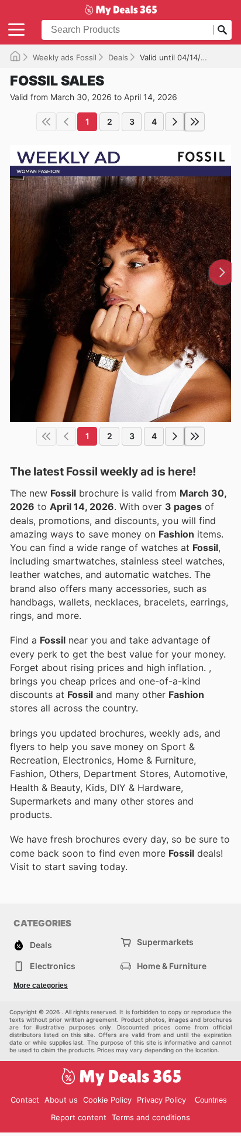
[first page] (46, 121)
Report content (78, 1117)
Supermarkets (165, 942)
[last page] (195, 121)
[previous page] (66, 121)
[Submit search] (222, 29)
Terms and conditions (151, 1117)
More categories (40, 985)
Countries (211, 1100)
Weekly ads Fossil (65, 57)
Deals (118, 57)
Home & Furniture (171, 966)
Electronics (52, 966)
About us (61, 1099)
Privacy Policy (161, 1099)
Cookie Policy (107, 1099)
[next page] (175, 121)
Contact (25, 1099)
